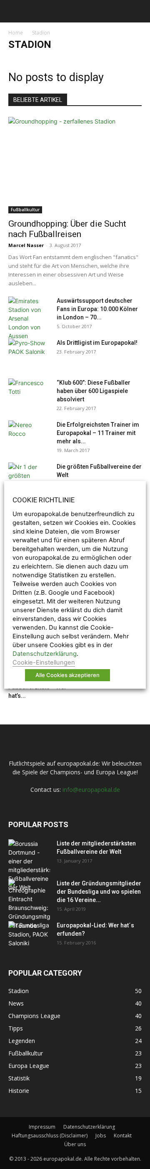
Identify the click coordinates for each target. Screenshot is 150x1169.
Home (15, 32)
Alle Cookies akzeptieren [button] (67, 675)
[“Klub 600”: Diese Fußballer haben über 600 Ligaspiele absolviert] (29, 393)
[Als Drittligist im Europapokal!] (29, 353)
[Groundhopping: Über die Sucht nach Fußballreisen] (75, 165)
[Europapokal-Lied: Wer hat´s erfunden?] (29, 935)
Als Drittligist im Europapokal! (97, 342)
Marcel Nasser (26, 245)
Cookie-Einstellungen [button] (43, 662)
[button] (13, 11)
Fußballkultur (25, 210)
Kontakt (123, 1135)
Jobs (100, 1135)
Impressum (42, 1126)
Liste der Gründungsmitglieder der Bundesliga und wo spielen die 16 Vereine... (99, 891)
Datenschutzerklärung (89, 1126)
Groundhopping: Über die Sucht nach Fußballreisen (67, 229)
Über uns (75, 1144)
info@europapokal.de (91, 789)
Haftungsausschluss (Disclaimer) (50, 1135)
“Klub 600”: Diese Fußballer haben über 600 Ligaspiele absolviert (93, 391)
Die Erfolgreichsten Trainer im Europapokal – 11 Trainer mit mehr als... (98, 433)
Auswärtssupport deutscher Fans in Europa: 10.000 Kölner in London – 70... (97, 309)
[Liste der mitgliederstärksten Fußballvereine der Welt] (29, 865)
